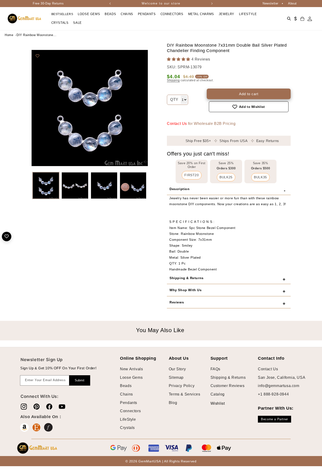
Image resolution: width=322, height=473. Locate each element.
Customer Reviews (228, 386)
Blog (173, 403)
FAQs (215, 369)
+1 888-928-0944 (273, 394)
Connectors (130, 411)
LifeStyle (128, 419)
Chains (126, 394)
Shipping (173, 80)
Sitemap (176, 377)
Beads (126, 386)
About (292, 3)
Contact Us (177, 124)
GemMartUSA (149, 461)
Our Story (177, 369)
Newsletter (270, 3)
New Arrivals (131, 369)
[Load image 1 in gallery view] (46, 185)
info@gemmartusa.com (278, 386)
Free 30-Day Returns (48, 3)
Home (9, 35)
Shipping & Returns (228, 377)
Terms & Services (184, 394)
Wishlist (214, 403)
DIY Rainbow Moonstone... (28, 35)
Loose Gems (131, 377)
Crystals (127, 428)
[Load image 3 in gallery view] (104, 185)
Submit (79, 380)
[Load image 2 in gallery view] (75, 185)
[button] (88, 14)
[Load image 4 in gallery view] (133, 185)
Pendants (128, 403)
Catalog (218, 394)
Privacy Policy (181, 386)
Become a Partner (274, 419)
